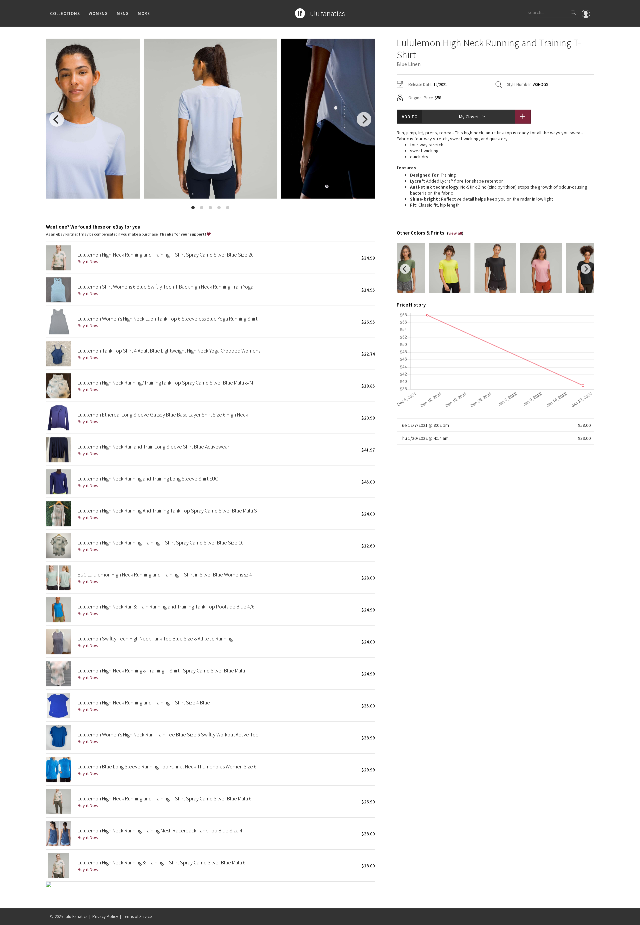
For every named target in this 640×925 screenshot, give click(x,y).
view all (455, 233)
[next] (364, 119)
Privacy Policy (105, 916)
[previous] (56, 119)
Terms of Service (137, 916)
